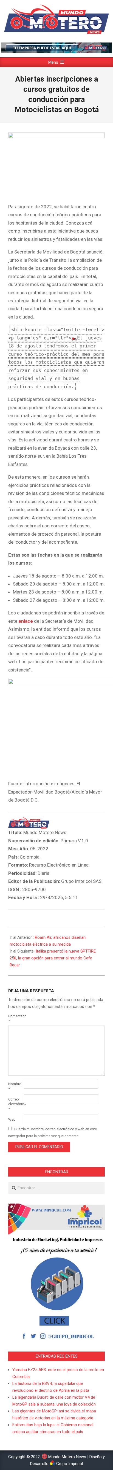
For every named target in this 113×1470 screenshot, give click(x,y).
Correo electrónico (15, 1104)
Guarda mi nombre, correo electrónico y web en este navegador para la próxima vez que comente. (52, 1132)
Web (12, 1119)
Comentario (15, 1018)
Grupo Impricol (69, 1463)
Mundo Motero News (66, 1456)
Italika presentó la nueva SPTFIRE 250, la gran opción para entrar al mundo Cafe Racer (53, 958)
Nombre (14, 1086)
